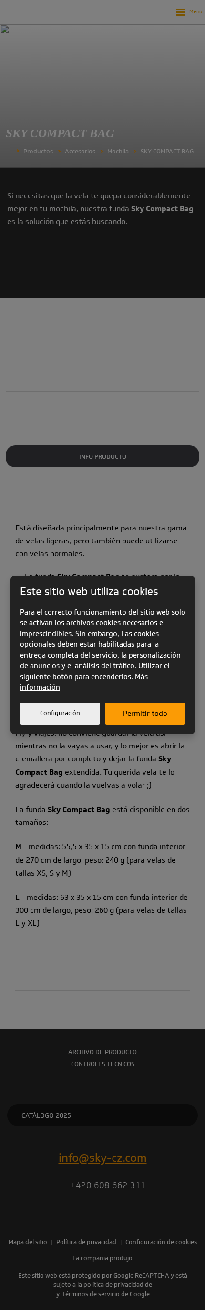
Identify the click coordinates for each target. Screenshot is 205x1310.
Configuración (60, 712)
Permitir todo (145, 713)
